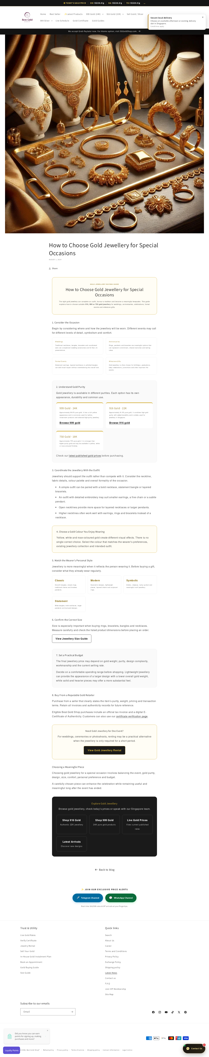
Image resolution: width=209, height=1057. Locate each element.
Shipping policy (112, 967)
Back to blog (107, 869)
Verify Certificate (28, 940)
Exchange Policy (113, 962)
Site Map (109, 994)
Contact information (111, 1050)
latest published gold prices (85, 455)
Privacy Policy (111, 956)
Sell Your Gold (27, 951)
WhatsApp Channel (121, 898)
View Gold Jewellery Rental (104, 750)
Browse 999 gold (70, 422)
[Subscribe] (72, 1011)
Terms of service (77, 1050)
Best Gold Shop (33, 1050)
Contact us (110, 978)
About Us (109, 940)
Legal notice (127, 1050)
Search (108, 935)
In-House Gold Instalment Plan (35, 956)
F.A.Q (107, 983)
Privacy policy (62, 1050)
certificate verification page (132, 716)
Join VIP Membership (115, 989)
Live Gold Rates (28, 935)
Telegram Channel (87, 898)
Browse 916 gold (119, 422)
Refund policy (48, 1050)
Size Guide (25, 972)
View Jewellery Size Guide (72, 638)
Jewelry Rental (27, 945)
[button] (94, 14)
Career (108, 945)
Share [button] (55, 268)
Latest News (111, 972)
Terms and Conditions (116, 951)
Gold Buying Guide (29, 967)
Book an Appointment (31, 962)
